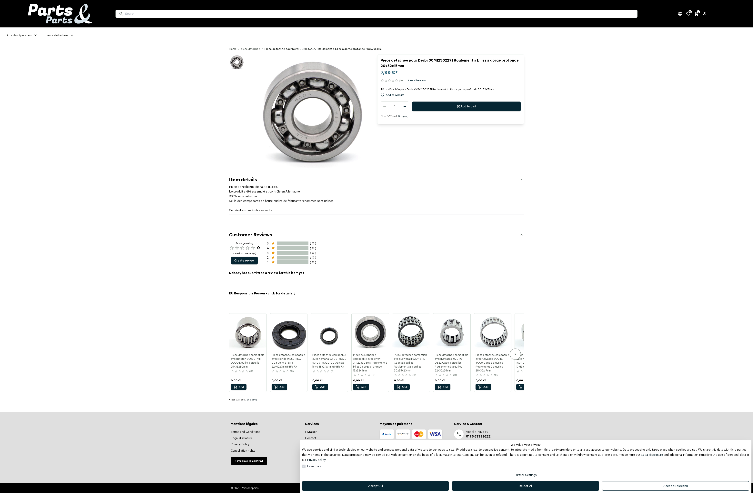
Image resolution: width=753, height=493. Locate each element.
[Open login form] (705, 14)
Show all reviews (416, 80)
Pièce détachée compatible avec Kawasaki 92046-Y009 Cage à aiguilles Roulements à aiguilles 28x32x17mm (492, 362)
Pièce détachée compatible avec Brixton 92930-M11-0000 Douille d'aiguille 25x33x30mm (247, 360)
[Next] (515, 354)
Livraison (311, 432)
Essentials (314, 466)
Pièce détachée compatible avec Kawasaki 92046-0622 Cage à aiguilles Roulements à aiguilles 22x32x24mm (451, 362)
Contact (310, 438)
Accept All (375, 486)
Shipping (403, 116)
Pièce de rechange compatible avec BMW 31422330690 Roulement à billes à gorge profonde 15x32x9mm (370, 362)
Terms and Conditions (245, 432)
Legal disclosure (652, 455)
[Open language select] (680, 14)
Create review (244, 260)
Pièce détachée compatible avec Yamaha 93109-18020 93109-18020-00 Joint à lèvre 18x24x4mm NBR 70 (329, 360)
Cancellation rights (243, 451)
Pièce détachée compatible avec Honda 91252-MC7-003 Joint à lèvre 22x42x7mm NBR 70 (288, 360)
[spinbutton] (394, 106)
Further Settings (526, 475)
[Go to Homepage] (60, 14)
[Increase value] (405, 106)
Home (232, 49)
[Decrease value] (385, 106)
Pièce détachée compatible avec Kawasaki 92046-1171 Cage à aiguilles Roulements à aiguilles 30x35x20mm (410, 362)
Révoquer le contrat (249, 461)
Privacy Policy (240, 444)
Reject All (525, 486)
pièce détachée (250, 49)
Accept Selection (675, 486)
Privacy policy (316, 460)
